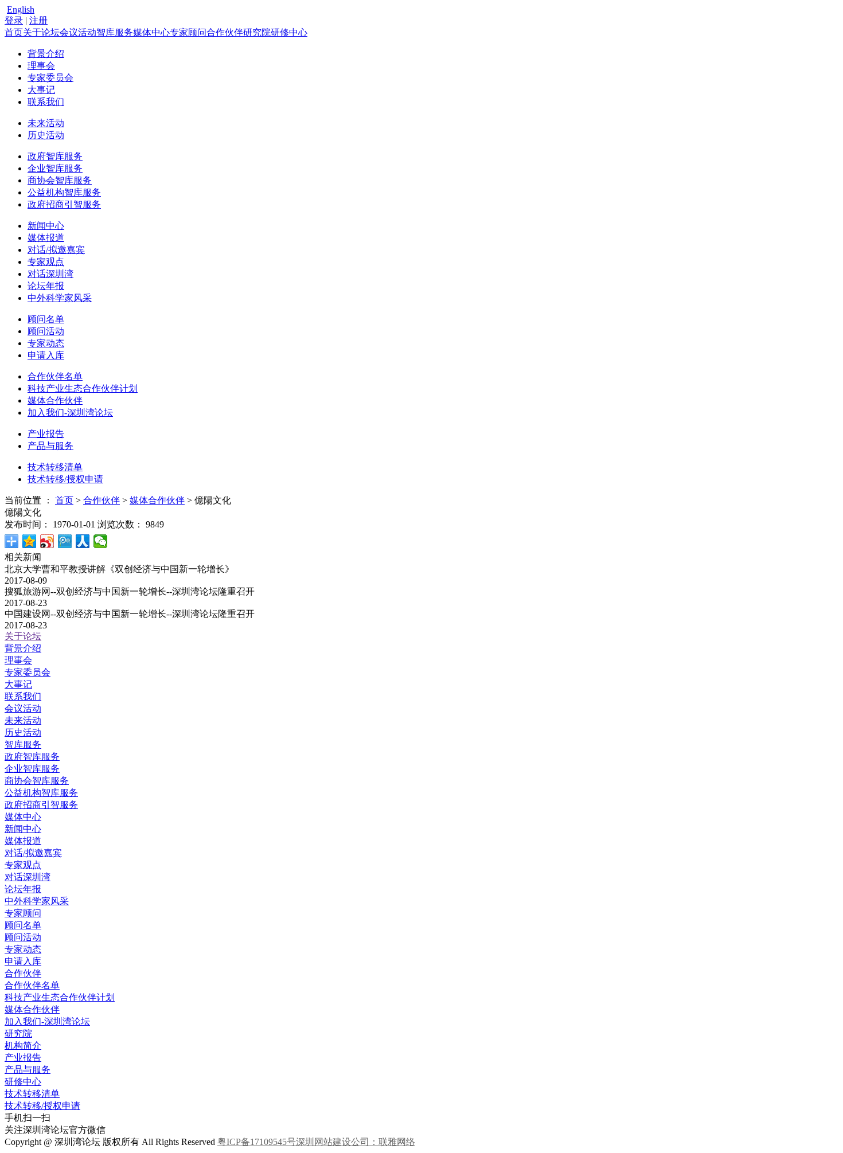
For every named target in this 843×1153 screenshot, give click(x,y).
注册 (38, 20)
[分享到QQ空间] (29, 541)
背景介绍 (46, 53)
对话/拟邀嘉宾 (56, 250)
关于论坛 (41, 32)
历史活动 (46, 135)
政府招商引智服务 (64, 204)
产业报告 (46, 434)
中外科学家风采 (60, 298)
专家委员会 (50, 78)
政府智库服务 (55, 156)
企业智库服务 (55, 168)
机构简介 (23, 1045)
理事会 (41, 66)
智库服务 (114, 32)
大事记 (41, 90)
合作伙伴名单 (55, 376)
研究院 (257, 32)
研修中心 (289, 32)
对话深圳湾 (50, 274)
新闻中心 (46, 225)
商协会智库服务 (60, 180)
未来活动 (46, 123)
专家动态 (46, 343)
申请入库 (46, 355)
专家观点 (46, 262)
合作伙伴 (224, 32)
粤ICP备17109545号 (256, 1142)
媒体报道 (46, 238)
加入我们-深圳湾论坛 (70, 412)
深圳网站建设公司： (337, 1142)
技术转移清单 (55, 467)
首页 (14, 32)
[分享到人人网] (83, 541)
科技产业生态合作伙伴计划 (83, 388)
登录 (14, 20)
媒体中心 (151, 32)
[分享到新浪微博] (47, 541)
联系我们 (46, 102)
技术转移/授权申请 (65, 479)
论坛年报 (46, 286)
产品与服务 (50, 446)
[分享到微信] (100, 541)
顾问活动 (46, 331)
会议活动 (78, 32)
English (20, 9)
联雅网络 (396, 1142)
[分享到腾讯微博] (65, 541)
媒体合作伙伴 (55, 400)
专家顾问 (188, 32)
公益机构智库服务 (64, 192)
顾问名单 (46, 319)
